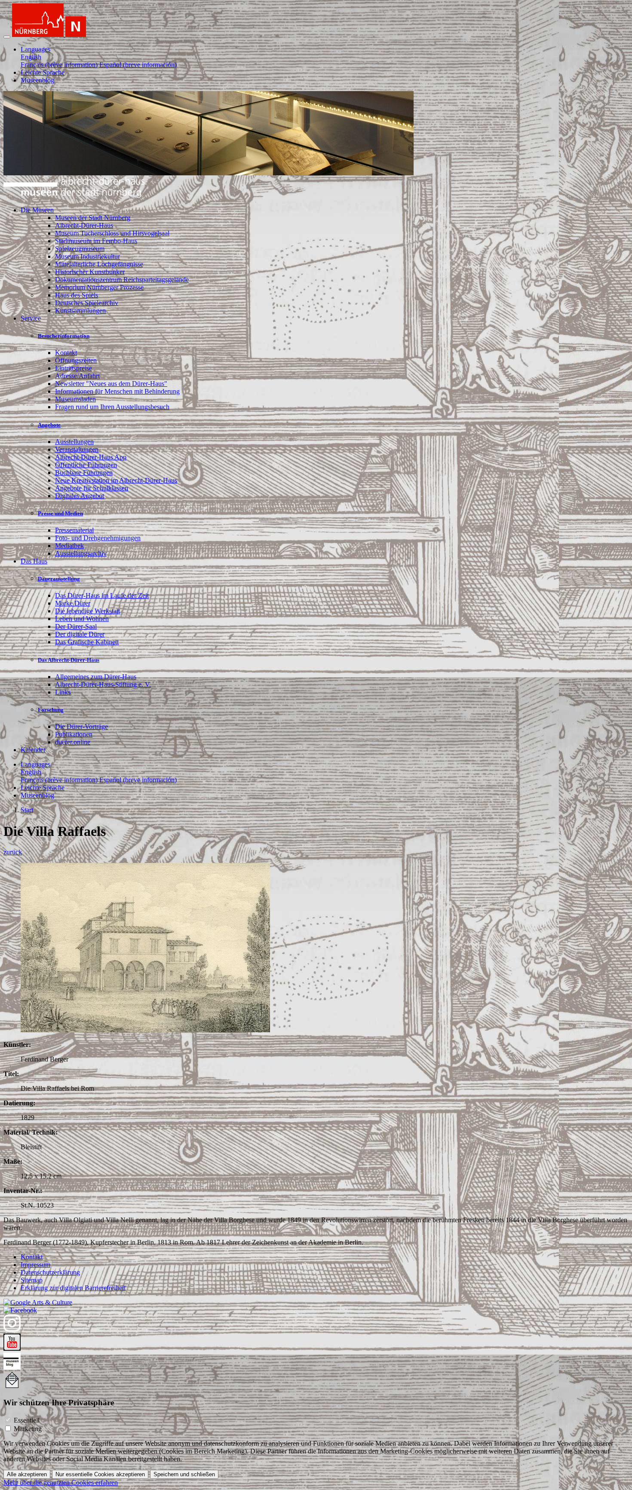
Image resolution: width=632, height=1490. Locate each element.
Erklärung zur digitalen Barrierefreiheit (73, 1287)
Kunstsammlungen (80, 310)
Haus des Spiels (76, 295)
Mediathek (69, 545)
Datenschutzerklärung (50, 1272)
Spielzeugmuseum (79, 248)
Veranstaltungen (76, 449)
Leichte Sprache (42, 72)
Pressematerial (74, 530)
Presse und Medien (60, 513)
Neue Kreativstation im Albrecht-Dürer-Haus (116, 480)
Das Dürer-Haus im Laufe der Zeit (102, 595)
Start (27, 810)
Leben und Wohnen (82, 618)
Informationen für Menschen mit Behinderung (117, 391)
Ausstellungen (74, 441)
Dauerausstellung (59, 578)
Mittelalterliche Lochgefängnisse (99, 264)
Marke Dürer (72, 603)
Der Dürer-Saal (76, 626)
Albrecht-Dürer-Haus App (90, 457)
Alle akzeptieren (27, 1474)
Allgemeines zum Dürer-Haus (95, 676)
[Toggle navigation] (6, 37)
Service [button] (31, 318)
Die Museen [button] (37, 210)
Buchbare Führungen (84, 472)
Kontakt (66, 352)
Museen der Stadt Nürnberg (92, 217)
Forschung (51, 710)
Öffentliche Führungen (86, 464)
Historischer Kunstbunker (90, 271)
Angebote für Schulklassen (91, 488)
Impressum (35, 1264)
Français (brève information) (59, 64)
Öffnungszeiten (76, 360)
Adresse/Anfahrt (77, 375)
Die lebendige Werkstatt (87, 611)
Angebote (49, 425)
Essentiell (27, 1420)
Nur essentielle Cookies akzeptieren (100, 1474)
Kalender (33, 749)
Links (63, 692)
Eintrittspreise (73, 368)
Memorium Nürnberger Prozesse (99, 287)
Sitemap (32, 1280)
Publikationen (73, 734)
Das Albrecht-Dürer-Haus (68, 660)
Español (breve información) (138, 64)
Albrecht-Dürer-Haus (84, 225)
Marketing (28, 1428)
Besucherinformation (63, 336)
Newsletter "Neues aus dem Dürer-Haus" (111, 383)
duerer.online (72, 742)
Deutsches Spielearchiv (86, 302)
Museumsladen (75, 399)
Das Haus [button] (34, 561)
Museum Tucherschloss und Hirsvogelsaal (112, 233)
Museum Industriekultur (87, 256)
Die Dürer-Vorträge (81, 726)
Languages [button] (35, 49)
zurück (12, 852)
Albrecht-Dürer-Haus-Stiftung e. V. (103, 684)
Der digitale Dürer (79, 634)
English (31, 57)
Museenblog (37, 80)
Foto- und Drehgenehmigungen (98, 538)
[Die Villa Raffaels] (145, 1030)
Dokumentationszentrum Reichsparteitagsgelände (122, 279)
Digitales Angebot (79, 495)
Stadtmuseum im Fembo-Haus (96, 241)
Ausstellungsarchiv (81, 553)
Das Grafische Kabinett (87, 642)
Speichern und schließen (184, 1474)
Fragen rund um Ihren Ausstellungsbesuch (112, 406)
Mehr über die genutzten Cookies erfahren (60, 1482)
